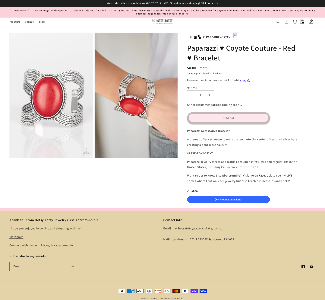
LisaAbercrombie (157, 298)
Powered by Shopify (174, 298)
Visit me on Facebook (257, 175)
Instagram (16, 237)
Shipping (192, 73)
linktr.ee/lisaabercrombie (55, 245)
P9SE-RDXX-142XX (218, 37)
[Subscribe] (73, 266)
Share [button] (195, 191)
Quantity (192, 87)
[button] (278, 22)
